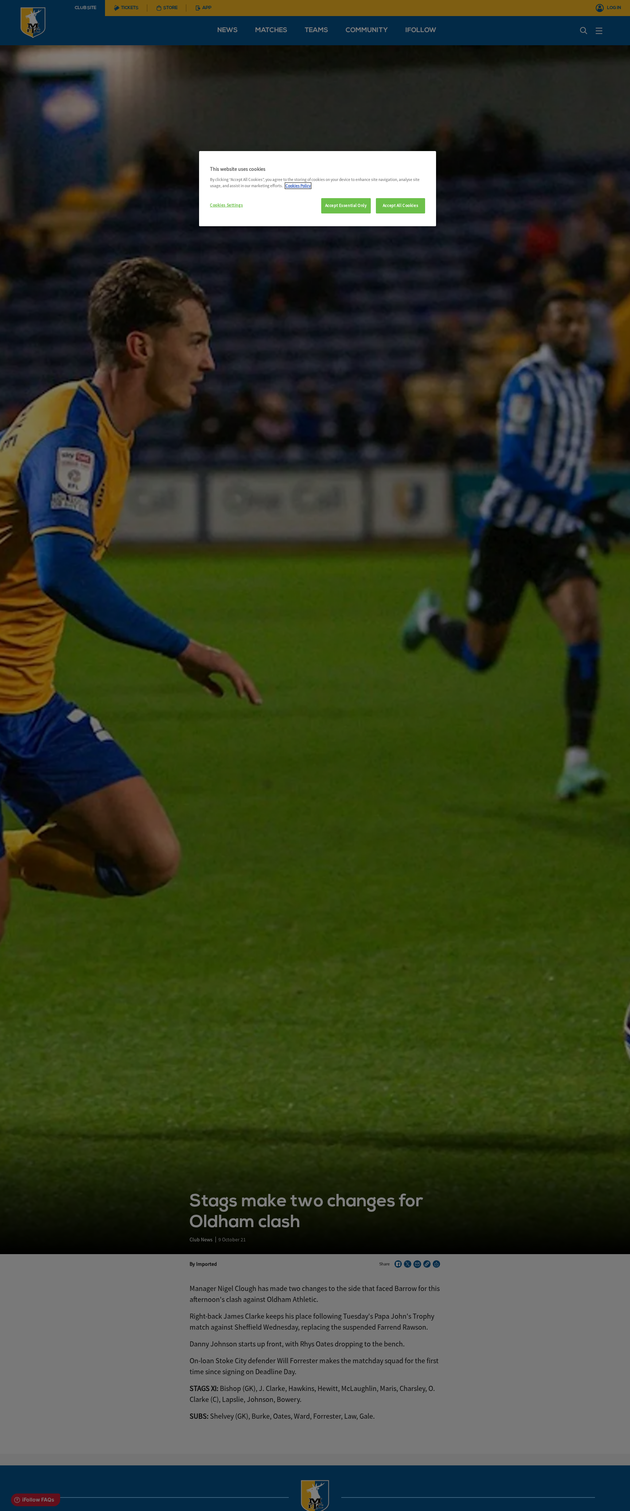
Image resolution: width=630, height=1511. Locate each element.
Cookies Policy (298, 185)
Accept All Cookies (400, 205)
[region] (317, 188)
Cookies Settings (226, 205)
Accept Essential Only (346, 205)
